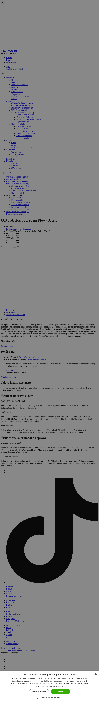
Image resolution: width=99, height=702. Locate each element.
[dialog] (49, 686)
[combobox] (95, 674)
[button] (49, 697)
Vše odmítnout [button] (39, 691)
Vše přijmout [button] (60, 691)
